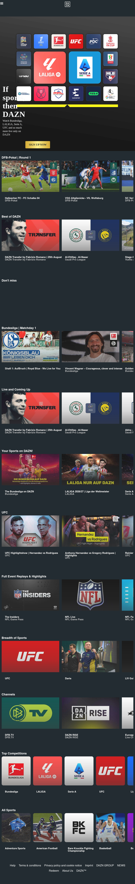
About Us (67, 870)
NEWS (121, 865)
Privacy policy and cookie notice (63, 865)
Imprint (89, 865)
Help (12, 865)
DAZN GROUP (105, 865)
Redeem (54, 870)
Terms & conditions (30, 865)
